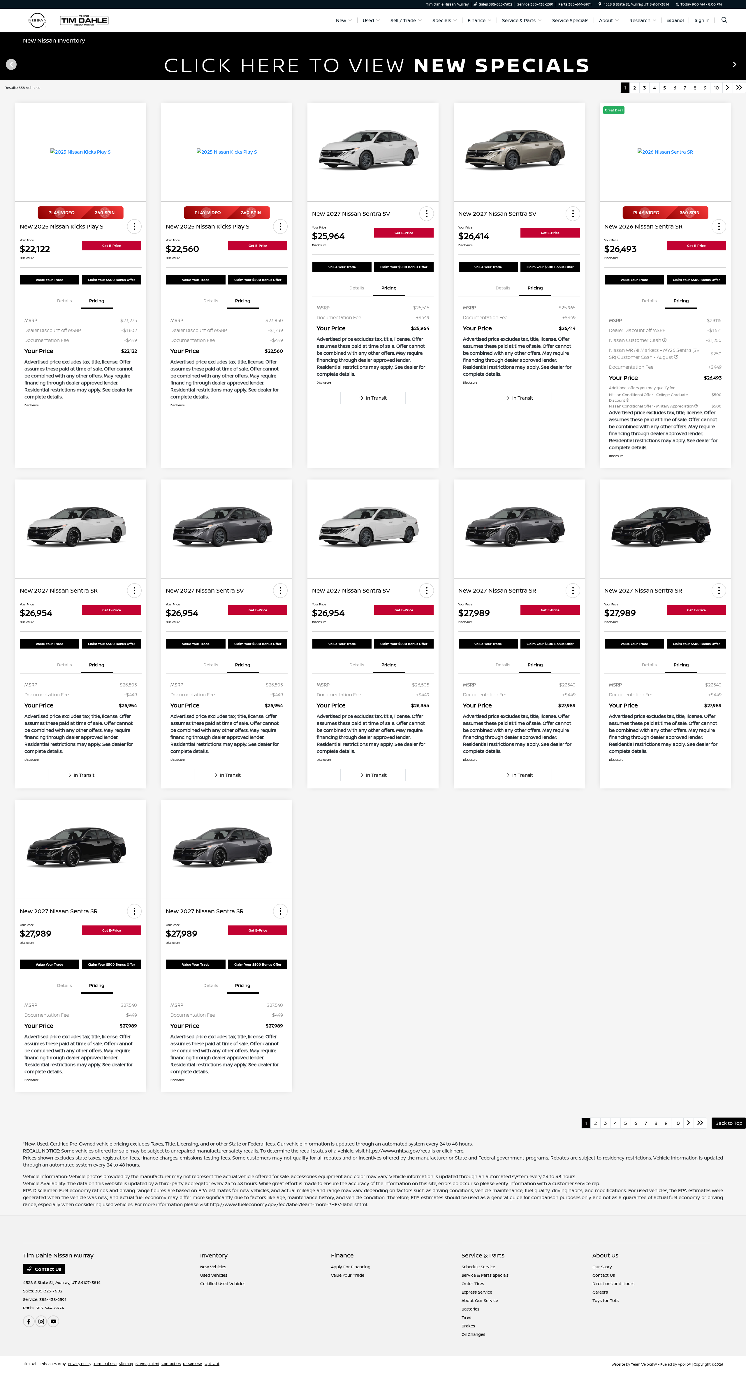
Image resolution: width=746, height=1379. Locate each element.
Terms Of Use (105, 1363)
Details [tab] (64, 301)
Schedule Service (478, 1266)
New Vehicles (213, 1266)
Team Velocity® (644, 1364)
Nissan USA (192, 1363)
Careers (600, 1292)
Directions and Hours (613, 1283)
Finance (342, 1255)
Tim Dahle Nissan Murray (44, 1363)
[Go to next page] (727, 87)
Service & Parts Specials (485, 1275)
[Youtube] (53, 1321)
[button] (134, 226)
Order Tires (473, 1283)
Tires (466, 1317)
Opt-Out (212, 1363)
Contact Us (47, 1269)
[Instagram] (41, 1321)
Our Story (602, 1266)
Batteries (470, 1309)
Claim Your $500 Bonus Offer (111, 279)
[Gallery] (373, 64)
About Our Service (480, 1300)
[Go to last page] (739, 87)
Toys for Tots (605, 1300)
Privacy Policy (79, 1363)
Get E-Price (111, 245)
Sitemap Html (147, 1363)
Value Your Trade (49, 279)
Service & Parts (483, 1255)
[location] (600, 4)
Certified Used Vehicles (222, 1283)
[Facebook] (29, 1321)
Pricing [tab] (96, 301)
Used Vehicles (213, 1275)
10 (716, 88)
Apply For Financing (350, 1266)
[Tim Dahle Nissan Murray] (73, 20)
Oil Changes (473, 1334)
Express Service (477, 1292)
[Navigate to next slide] (741, 64)
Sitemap (126, 1363)
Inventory (214, 1255)
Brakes (468, 1326)
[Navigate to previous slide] (4, 64)
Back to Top (728, 1123)
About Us (605, 1255)
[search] (724, 20)
